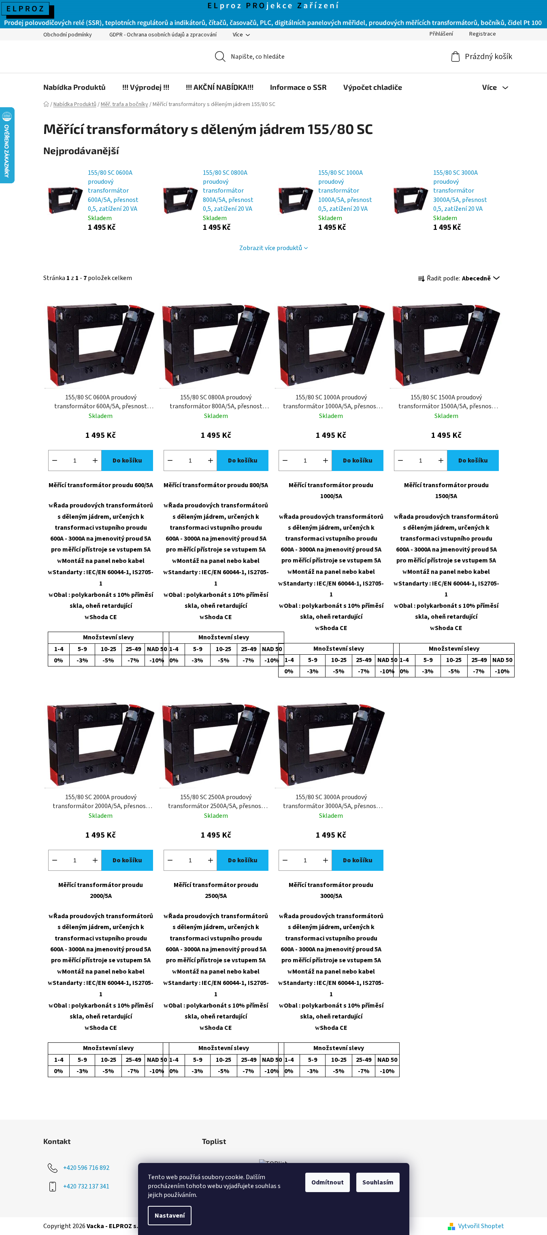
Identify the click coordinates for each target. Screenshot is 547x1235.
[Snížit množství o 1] (55, 460)
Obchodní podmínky (67, 35)
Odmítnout (327, 1182)
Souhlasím (378, 1182)
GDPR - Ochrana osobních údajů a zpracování (163, 35)
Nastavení (170, 1215)
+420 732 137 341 (86, 1186)
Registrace (482, 34)
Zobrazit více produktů (270, 248)
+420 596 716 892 (86, 1167)
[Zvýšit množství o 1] (95, 460)
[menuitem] (74, 87)
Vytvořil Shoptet (481, 1226)
